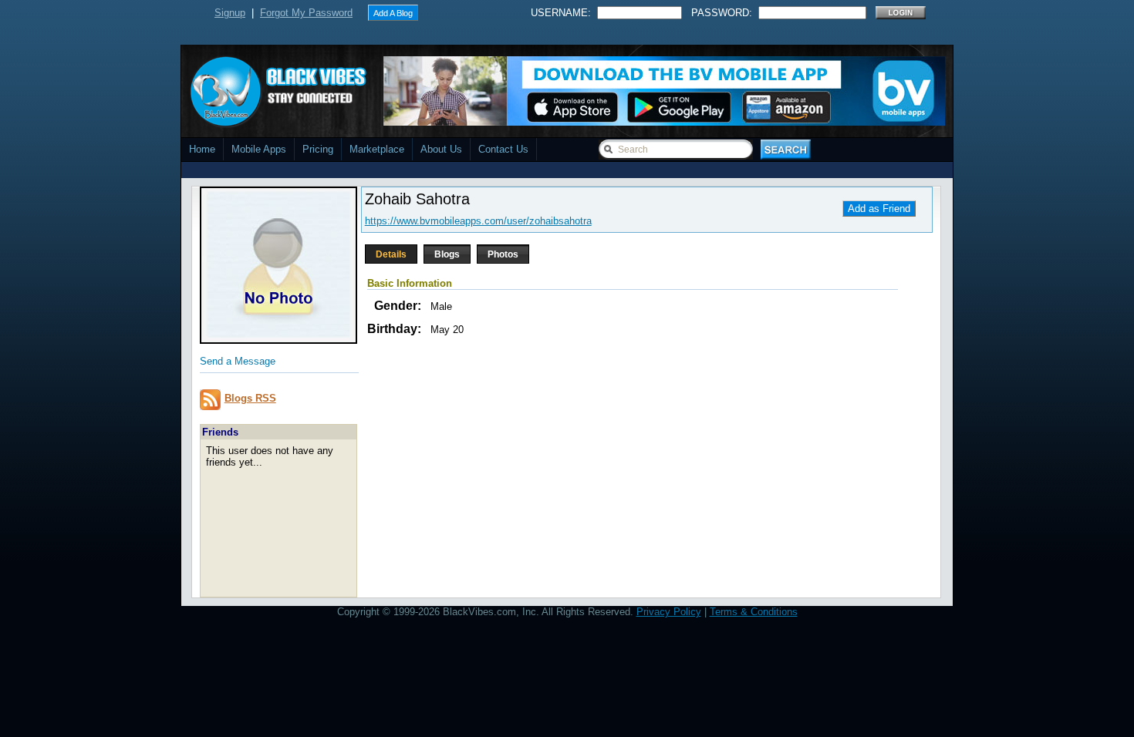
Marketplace (376, 149)
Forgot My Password (306, 13)
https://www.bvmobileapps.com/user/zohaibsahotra (478, 221)
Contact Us (503, 149)
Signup (229, 13)
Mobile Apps (258, 149)
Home (202, 149)
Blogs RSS (250, 398)
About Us (441, 149)
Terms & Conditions (754, 612)
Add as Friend (879, 208)
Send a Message (237, 361)
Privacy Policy (668, 612)
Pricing (317, 149)
